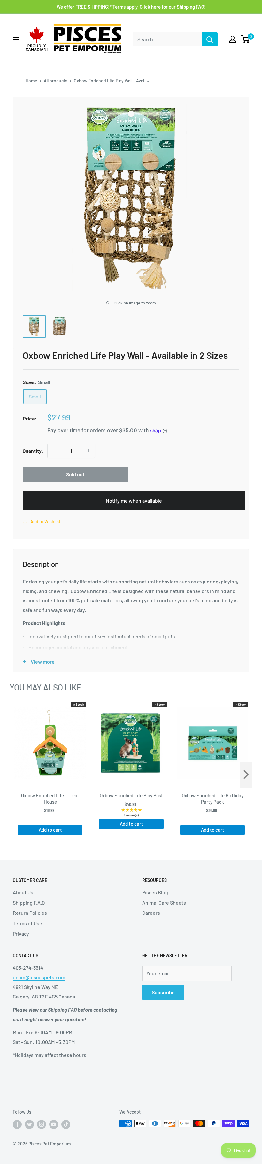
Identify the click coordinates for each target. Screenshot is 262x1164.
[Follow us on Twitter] (29, 1124)
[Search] (210, 39)
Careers (151, 913)
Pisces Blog (155, 892)
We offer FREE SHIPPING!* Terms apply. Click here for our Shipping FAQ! (131, 7)
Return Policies (30, 913)
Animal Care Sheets (164, 902)
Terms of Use (27, 923)
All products (55, 80)
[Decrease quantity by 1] (54, 451)
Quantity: (33, 451)
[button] (41, 521)
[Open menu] (16, 39)
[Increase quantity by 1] (88, 451)
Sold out (75, 474)
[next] (246, 775)
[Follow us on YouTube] (53, 1124)
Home (31, 80)
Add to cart (50, 830)
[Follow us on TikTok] (65, 1124)
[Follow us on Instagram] (41, 1124)
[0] (246, 39)
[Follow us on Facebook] (17, 1124)
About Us (23, 892)
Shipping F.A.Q (29, 902)
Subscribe (163, 992)
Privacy (21, 933)
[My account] (232, 39)
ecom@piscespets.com (39, 977)
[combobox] (167, 39)
